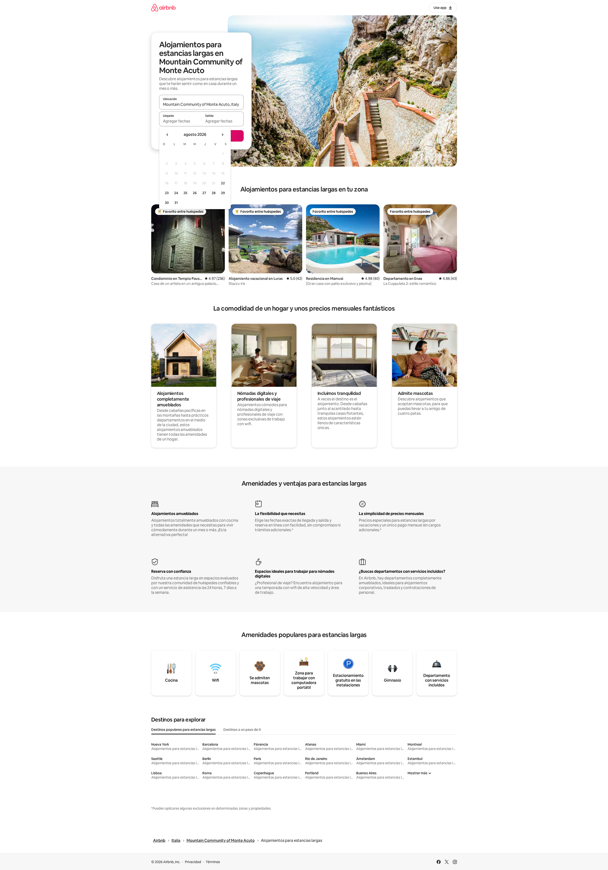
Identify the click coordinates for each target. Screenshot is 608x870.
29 (223, 193)
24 (176, 193)
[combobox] (201, 104)
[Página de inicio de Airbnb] (163, 7)
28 (213, 193)
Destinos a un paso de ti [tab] (242, 729)
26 (195, 193)
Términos (213, 862)
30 (167, 203)
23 (167, 193)
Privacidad (193, 862)
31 (176, 203)
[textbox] (180, 121)
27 (204, 193)
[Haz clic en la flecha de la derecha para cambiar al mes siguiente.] (222, 134)
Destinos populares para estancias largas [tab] (183, 729)
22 (223, 183)
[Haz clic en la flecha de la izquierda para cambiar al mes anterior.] (167, 134)
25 (185, 193)
